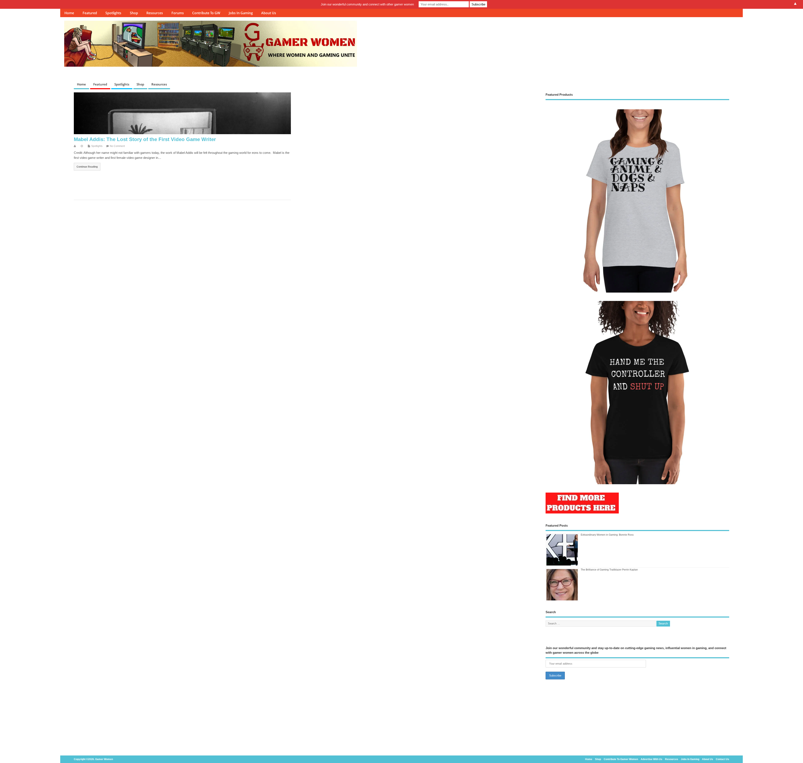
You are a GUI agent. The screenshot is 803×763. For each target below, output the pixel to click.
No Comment (117, 146)
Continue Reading (87, 166)
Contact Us (722, 759)
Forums (177, 13)
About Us (268, 13)
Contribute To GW (206, 13)
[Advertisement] (637, 718)
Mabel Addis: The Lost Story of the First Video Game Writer (145, 139)
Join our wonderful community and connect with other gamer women (367, 4)
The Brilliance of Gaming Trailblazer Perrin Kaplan (609, 569)
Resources (154, 13)
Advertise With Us (651, 759)
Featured (90, 13)
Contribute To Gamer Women (621, 759)
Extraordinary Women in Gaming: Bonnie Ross (607, 534)
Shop (134, 13)
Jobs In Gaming (241, 13)
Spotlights (113, 13)
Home (69, 13)
